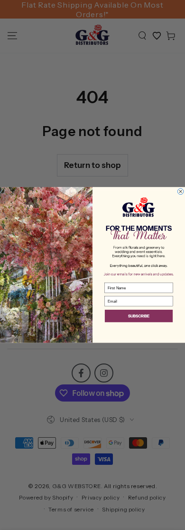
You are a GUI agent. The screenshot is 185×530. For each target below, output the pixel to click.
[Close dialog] (180, 191)
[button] (138, 316)
